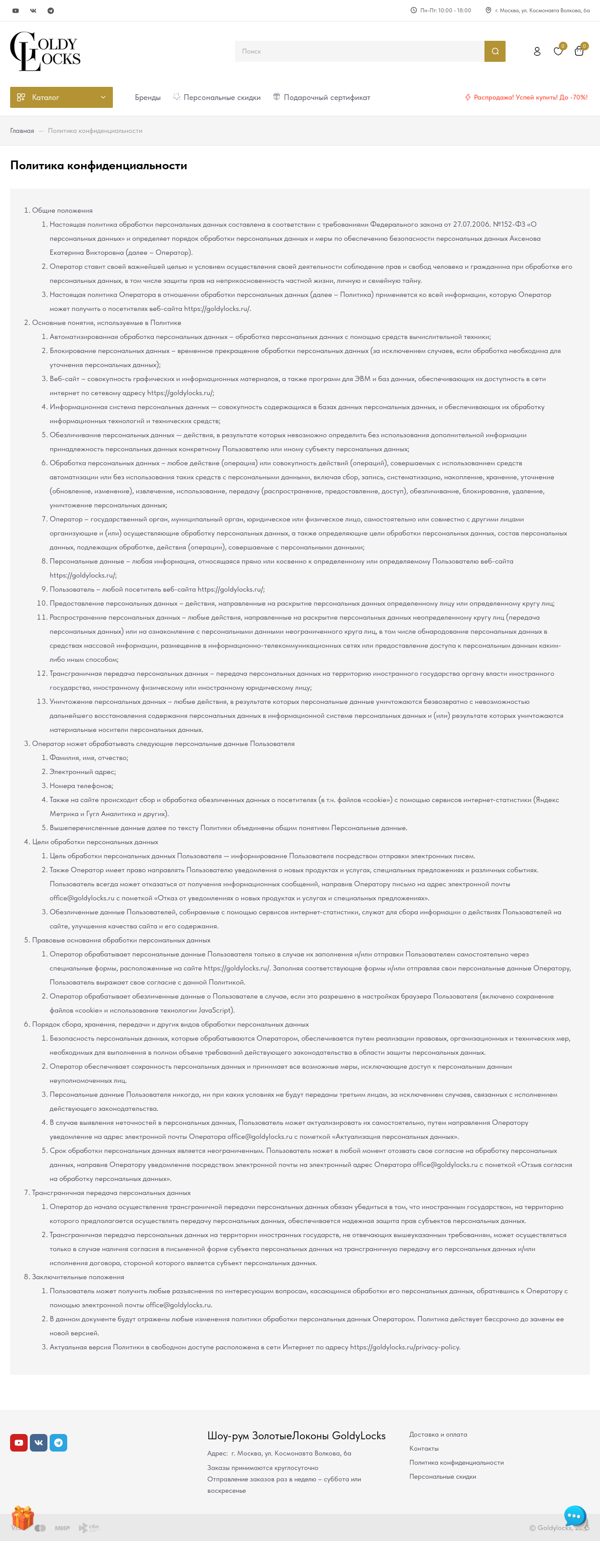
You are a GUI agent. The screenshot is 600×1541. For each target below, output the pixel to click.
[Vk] (33, 10)
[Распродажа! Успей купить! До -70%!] (467, 97)
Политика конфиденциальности (456, 1462)
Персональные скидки (442, 1476)
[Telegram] (50, 10)
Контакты (424, 1448)
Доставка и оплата (438, 1434)
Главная (22, 130)
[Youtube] (15, 10)
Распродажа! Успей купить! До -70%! (531, 97)
